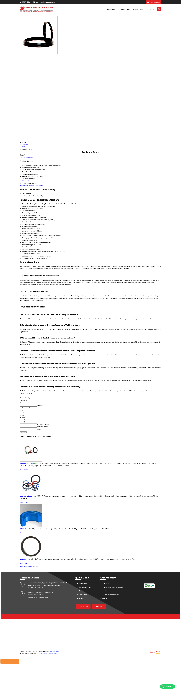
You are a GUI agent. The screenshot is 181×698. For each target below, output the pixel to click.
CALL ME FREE (33, 566)
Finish (24, 222)
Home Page (111, 9)
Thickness (25, 229)
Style (24, 215)
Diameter (25, 231)
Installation (26, 242)
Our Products (138, 9)
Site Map (82, 598)
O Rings (107, 583)
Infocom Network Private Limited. (48, 653)
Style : (37, 466)
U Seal (22, 529)
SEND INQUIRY (24, 566)
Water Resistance (28, 254)
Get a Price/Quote (26, 157)
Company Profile (124, 9)
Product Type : (94, 496)
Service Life (26, 251)
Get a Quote (155, 2)
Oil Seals (107, 591)
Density (24, 220)
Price (23, 194)
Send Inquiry (39, 186)
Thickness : (59, 466)
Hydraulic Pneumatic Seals (113, 587)
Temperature (26, 208)
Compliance (26, 249)
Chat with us (169, 686)
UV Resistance (27, 256)
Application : (127, 496)
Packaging (25, 238)
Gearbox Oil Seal (26, 496)
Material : (93, 463)
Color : (112, 496)
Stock (24, 224)
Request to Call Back (27, 186)
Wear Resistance (28, 233)
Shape (24, 240)
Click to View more (28, 181)
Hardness (25, 226)
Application (26, 204)
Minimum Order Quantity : (61, 463)
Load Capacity (27, 235)
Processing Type (28, 217)
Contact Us (150, 9)
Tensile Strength (28, 245)
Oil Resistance (27, 211)
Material (25, 206)
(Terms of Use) (54, 651)
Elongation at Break (29, 258)
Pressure (25, 213)
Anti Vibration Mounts (111, 595)
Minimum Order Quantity (30, 196)
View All (104, 598)
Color (24, 247)
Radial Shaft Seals (27, 463)
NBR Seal (23, 559)
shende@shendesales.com (45, 2)
